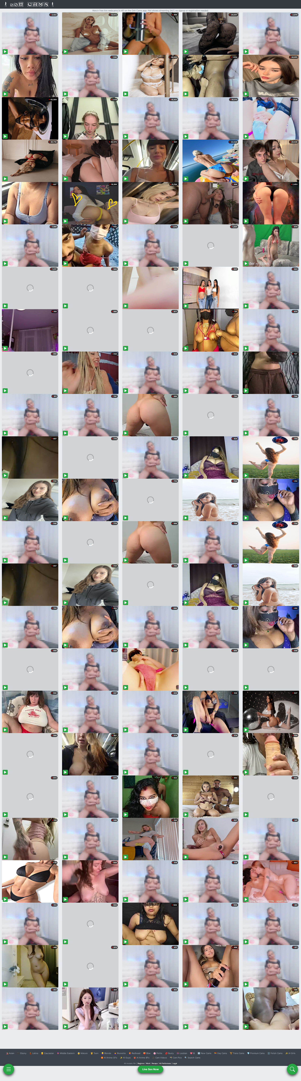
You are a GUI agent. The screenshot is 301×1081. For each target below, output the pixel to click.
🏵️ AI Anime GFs (109, 1057)
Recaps (155, 1063)
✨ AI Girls (290, 1053)
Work (148, 1063)
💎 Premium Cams (256, 1053)
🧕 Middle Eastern (66, 1053)
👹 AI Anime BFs (141, 1057)
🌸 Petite (157, 1053)
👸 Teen (94, 1053)
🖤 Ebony (21, 1053)
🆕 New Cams (204, 1053)
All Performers (165, 1063)
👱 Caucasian (47, 1053)
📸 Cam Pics (176, 1057)
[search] (292, 1069)
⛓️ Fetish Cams (275, 1053)
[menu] (8, 1069)
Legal (175, 1063)
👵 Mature (82, 1053)
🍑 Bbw (146, 1053)
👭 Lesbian (182, 1053)
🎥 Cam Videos (159, 1057)
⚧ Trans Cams (237, 1053)
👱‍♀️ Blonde (106, 1053)
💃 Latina (33, 1053)
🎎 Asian (10, 1053)
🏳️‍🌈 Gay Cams (220, 1053)
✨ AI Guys (125, 1057)
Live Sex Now (150, 1069)
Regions (141, 1063)
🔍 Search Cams (192, 1057)
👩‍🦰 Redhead (134, 1053)
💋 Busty (169, 1053)
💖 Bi (192, 1053)
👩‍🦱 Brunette (120, 1053)
